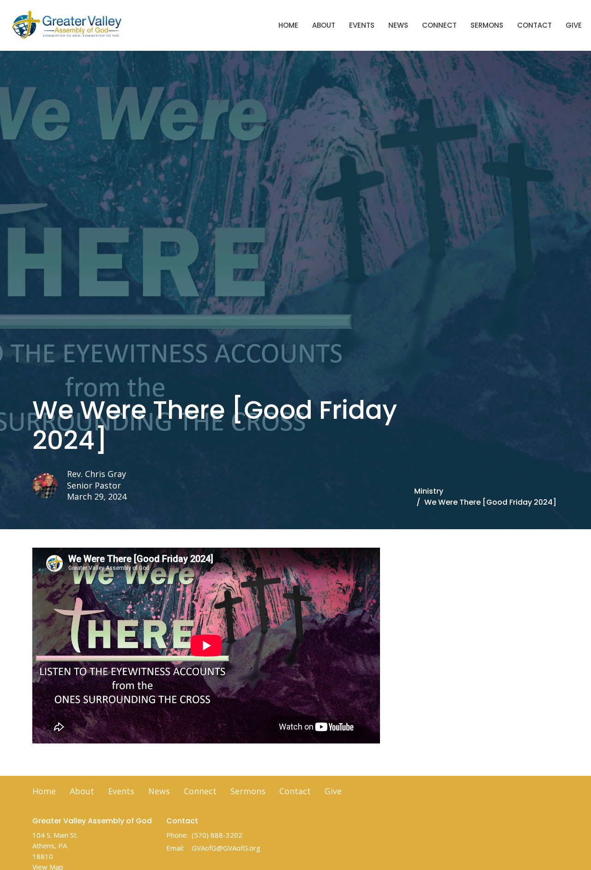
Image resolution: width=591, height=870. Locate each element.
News (398, 25)
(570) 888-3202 (217, 835)
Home (288, 25)
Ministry (428, 491)
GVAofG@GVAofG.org (226, 847)
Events (361, 25)
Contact (534, 25)
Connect (439, 25)
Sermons (486, 25)
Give (574, 25)
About (323, 25)
